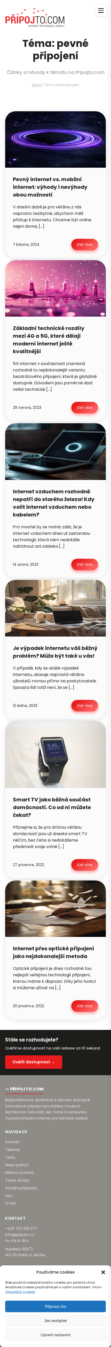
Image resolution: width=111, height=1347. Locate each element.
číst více (84, 244)
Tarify (10, 1157)
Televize (12, 1149)
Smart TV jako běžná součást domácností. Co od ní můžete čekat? (52, 807)
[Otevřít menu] (101, 10)
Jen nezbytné (55, 1320)
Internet (12, 1142)
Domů (36, 85)
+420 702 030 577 (21, 1228)
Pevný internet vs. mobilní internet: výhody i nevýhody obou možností (50, 187)
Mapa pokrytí (17, 1164)
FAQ (8, 1195)
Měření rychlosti (19, 1172)
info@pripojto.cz (19, 1234)
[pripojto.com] (34, 13)
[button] (103, 1272)
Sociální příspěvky (21, 1188)
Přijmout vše (55, 1306)
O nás (10, 1203)
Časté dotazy (17, 1180)
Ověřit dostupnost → (33, 1062)
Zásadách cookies (20, 1292)
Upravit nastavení (55, 1335)
